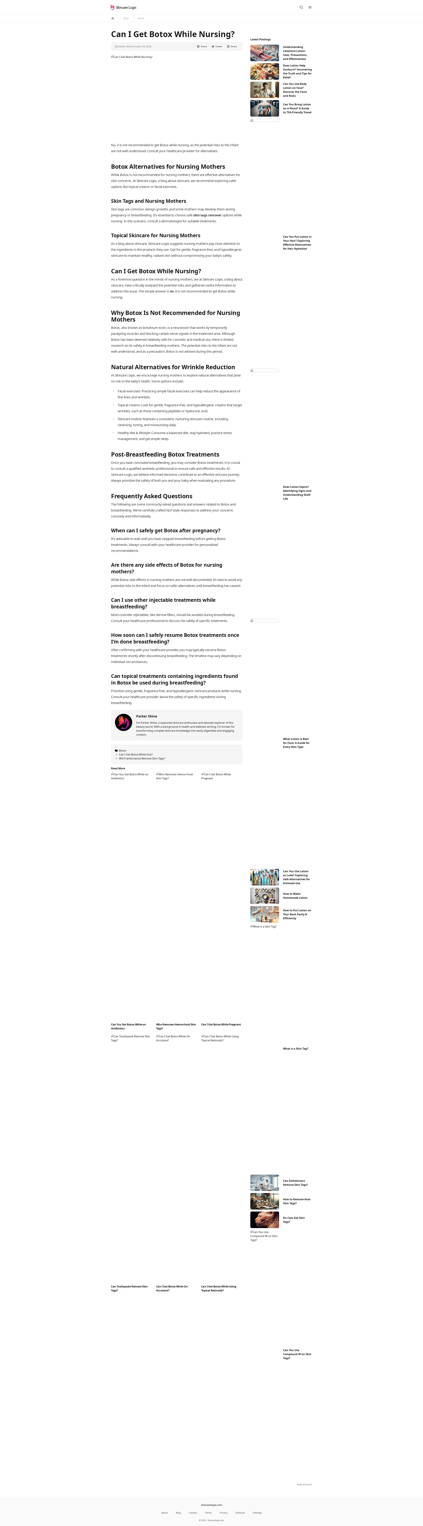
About (164, 1512)
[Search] (301, 7)
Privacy (224, 1512)
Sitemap (257, 1512)
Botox (141, 18)
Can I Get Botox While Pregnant (221, 1024)
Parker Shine (125, 46)
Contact (193, 1512)
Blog (126, 18)
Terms (208, 1512)
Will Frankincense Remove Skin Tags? (142, 758)
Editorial (240, 1512)
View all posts (304, 1484)
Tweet (218, 46)
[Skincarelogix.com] (123, 7)
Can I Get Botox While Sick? (136, 754)
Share (204, 46)
